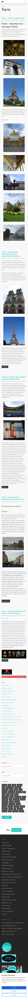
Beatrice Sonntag (6, 20)
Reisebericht (5, 804)
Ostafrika (11, 801)
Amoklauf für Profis (6, 694)
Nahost (24, 797)
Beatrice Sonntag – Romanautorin (9, 742)
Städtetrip (22, 806)
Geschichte (4, 792)
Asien (3, 787)
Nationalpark (5, 799)
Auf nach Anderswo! (6, 696)
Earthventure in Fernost (7, 711)
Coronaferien (18, 787)
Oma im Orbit (5, 728)
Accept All (14, 987)
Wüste (9, 811)
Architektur (19, 785)
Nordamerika (5, 801)
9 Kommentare (5, 618)
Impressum (4, 757)
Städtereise (16, 806)
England (16, 789)
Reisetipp (18, 804)
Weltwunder (20, 808)
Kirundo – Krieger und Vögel (8, 934)
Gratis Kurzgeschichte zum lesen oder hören (11, 716)
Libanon (11, 797)
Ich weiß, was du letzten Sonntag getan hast (11, 719)
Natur (10, 799)
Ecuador (11, 789)
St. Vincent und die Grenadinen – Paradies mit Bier (13, 922)
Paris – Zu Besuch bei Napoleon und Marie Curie (13, 498)
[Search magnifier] (25, 677)
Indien (24, 792)
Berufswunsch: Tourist (7, 745)
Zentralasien (15, 811)
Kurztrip (16, 794)
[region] (14, 985)
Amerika (14, 785)
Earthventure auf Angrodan (8, 708)
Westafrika (4, 811)
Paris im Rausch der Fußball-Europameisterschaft (13, 378)
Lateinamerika (5, 797)
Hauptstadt (18, 792)
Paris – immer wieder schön (13, 18)
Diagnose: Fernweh (6, 748)
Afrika (9, 785)
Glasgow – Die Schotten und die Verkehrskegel (12, 928)
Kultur (12, 794)
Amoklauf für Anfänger (7, 688)
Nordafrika (22, 799)
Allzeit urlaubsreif (5, 685)
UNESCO (11, 808)
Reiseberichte (12, 804)
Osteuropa (17, 801)
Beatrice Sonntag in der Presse (8, 736)
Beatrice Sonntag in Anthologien (9, 699)
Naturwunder (16, 799)
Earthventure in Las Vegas (7, 714)
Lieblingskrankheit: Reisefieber (8, 722)
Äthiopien (21, 811)
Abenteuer (4, 785)
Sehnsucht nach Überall (7, 731)
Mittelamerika (18, 797)
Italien (3, 794)
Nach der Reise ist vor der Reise (9, 725)
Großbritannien (11, 792)
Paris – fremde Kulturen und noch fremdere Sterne (13, 612)
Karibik (7, 794)
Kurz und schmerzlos (14, 20)
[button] (25, 1)
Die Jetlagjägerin (5, 705)
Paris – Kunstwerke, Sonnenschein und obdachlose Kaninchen (11, 254)
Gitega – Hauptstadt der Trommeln (9, 925)
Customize (14, 991)
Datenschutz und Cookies (7, 702)
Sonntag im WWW (6, 739)
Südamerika (4, 808)
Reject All (14, 995)
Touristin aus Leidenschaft (7, 734)
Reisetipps (4, 806)
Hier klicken (16, 829)
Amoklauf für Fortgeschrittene (8, 691)
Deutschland (5, 789)
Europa (20, 789)
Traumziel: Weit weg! (6, 751)
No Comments (22, 20)
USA (15, 808)
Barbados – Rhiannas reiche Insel (9, 931)
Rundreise (10, 806)
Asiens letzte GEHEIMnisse (7, 754)
